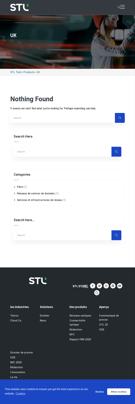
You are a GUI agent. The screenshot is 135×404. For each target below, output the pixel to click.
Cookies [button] (20, 393)
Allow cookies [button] (119, 391)
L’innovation (17, 372)
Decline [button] (99, 391)
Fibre (20, 186)
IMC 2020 (16, 362)
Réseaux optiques (80, 315)
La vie (13, 377)
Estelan (44, 315)
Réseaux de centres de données (36, 193)
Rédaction (75, 329)
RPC (72, 334)
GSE (101, 329)
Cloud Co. (16, 320)
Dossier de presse (21, 352)
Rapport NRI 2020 (80, 339)
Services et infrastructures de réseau (39, 200)
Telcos (14, 315)
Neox (43, 320)
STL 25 (103, 324)
